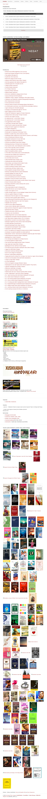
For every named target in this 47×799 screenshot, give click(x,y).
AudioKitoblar (19, 795)
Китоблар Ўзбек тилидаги (11, 795)
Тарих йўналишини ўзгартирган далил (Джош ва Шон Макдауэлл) (21, 199)
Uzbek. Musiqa (32, 795)
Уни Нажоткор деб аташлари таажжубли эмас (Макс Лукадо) (19, 247)
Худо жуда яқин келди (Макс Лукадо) (14, 244)
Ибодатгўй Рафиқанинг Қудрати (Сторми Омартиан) (17, 113)
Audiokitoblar (16, 1)
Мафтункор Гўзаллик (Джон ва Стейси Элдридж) (17, 195)
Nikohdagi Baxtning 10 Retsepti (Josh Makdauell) (16, 144)
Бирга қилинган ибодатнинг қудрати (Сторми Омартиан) (18, 207)
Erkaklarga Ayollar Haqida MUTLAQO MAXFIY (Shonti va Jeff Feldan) (21, 135)
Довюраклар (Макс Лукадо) (11, 209)
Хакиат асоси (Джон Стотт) (11, 190)
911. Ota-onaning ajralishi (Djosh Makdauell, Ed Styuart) (18, 278)
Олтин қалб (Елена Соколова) (12, 102)
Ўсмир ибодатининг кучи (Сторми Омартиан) (16, 214)
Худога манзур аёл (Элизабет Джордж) (14, 107)
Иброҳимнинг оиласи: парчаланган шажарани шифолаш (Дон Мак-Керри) (22, 233)
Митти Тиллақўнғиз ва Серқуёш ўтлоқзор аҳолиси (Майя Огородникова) (22, 230)
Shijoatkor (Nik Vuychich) (11, 202)
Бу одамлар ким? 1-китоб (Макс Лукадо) (14, 118)
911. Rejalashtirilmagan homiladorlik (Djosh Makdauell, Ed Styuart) (20, 283)
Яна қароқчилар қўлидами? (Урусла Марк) (15, 226)
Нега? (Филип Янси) (10, 185)
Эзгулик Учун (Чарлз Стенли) (12, 116)
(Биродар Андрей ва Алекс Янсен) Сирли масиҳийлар (18, 221)
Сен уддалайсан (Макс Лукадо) (12, 121)
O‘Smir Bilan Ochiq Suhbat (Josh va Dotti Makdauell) (17, 152)
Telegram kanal (6, 796)
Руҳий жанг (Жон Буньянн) (11, 76)
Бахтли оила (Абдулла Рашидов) (13, 252)
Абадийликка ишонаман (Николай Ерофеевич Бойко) (18, 216)
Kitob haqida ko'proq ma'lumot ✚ (23, 64)
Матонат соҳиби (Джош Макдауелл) (13, 254)
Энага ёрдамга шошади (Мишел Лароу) (14, 170)
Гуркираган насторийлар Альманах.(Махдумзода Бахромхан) (20, 99)
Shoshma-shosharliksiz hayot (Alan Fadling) (15, 142)
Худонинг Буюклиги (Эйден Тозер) (13, 270)
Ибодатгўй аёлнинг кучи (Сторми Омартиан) (15, 188)
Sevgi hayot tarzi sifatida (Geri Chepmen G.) (15, 154)
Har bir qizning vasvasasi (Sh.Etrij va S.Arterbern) (16, 288)
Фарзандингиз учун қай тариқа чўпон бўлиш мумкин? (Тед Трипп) (20, 264)
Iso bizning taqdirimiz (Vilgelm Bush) (13, 240)
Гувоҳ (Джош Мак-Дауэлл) (11, 75)
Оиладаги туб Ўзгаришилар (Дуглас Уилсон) (15, 109)
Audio (7, 4)
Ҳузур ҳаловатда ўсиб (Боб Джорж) (13, 95)
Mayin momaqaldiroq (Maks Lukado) (13, 151)
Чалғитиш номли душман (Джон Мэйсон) (15, 197)
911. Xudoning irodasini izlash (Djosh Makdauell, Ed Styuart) (19, 287)
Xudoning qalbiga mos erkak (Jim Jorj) (14, 173)
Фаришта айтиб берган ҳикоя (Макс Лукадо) (15, 80)
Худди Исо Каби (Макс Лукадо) (12, 249)
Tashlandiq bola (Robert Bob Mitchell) (13, 161)
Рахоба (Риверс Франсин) (11, 87)
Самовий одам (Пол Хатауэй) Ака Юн (14, 83)
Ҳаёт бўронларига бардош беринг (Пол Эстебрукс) (17, 218)
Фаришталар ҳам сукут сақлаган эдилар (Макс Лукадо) (18, 271)
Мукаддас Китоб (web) (10, 415)
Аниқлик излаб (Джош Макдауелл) (13, 130)
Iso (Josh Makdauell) (10, 261)
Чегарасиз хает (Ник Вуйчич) (12, 213)
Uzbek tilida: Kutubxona (10, 401)
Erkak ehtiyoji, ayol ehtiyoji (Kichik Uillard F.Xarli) (16, 163)
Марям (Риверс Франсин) (11, 92)
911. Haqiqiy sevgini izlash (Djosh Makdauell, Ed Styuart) (18, 285)
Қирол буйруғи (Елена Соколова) (13, 111)
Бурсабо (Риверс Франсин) (11, 90)
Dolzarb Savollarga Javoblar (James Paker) (15, 166)
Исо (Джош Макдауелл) (10, 128)
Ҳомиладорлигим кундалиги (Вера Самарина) (16, 235)
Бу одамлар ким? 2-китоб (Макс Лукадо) (14, 120)
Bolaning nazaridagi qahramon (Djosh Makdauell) (16, 171)
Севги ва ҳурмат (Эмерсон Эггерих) (13, 194)
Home (4, 4)
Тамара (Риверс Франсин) (11, 85)
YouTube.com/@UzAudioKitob (8, 312)
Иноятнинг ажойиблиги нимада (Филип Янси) (16, 94)
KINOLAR (38, 795)
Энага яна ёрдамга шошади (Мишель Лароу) (16, 263)
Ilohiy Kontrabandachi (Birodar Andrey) (14, 137)
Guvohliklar (36, 1)
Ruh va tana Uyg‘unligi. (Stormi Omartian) (14, 147)
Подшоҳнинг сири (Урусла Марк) (13, 228)
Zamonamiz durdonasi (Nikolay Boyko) (14, 251)
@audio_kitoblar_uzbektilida (8, 349)
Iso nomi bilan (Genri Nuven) (11, 157)
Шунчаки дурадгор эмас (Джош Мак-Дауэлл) (15, 82)
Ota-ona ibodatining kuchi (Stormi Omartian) (15, 176)
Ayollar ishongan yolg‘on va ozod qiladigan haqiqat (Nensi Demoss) (20, 192)
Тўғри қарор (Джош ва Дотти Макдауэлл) (15, 187)
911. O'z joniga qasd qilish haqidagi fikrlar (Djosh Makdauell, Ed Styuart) (21, 282)
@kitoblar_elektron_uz (9, 348)
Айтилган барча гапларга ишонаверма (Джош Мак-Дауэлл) (19, 104)
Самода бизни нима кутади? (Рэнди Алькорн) (16, 114)
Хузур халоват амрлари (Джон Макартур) (15, 206)
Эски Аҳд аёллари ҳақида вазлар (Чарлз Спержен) (17, 242)
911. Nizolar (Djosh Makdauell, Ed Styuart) (15, 276)
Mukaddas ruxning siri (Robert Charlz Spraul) (15, 178)
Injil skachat (8, 421)
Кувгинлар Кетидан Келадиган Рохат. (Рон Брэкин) (17, 73)
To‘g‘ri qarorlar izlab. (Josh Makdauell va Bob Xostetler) (17, 145)
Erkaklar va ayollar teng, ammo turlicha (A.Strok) (16, 133)
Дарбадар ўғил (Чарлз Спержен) (13, 237)
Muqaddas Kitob (23, 792)
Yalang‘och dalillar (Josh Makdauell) (13, 164)
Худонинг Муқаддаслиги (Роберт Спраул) (15, 266)
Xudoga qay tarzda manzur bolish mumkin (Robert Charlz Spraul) (20, 180)
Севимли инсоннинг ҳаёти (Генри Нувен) (15, 211)
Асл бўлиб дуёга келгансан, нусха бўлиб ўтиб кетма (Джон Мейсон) (21, 106)
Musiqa (22, 1)
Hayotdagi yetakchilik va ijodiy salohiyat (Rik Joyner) (17, 183)
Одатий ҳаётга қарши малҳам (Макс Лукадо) (15, 125)
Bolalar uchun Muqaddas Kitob (12, 418)
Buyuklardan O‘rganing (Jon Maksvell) (14, 140)
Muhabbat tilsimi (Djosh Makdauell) (13, 175)
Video (41, 1)
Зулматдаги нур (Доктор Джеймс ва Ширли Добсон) (17, 232)
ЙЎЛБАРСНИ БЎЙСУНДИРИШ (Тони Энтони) (16, 71)
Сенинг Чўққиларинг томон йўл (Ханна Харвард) (16, 273)
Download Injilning (9, 420)
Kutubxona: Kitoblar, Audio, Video (12, 416)
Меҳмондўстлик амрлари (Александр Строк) (15, 132)
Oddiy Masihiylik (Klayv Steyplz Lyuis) (13, 159)
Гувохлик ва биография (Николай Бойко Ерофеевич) (18, 257)
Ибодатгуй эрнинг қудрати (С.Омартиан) (15, 126)
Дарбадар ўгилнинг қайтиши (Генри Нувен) (15, 245)
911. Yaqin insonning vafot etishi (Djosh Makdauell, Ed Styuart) (19, 275)
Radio (31, 1)
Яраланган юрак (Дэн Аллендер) (13, 268)
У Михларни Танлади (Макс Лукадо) (13, 123)
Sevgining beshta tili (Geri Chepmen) (13, 156)
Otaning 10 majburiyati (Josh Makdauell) (14, 149)
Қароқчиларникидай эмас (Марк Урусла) (14, 225)
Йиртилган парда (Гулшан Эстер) (13, 78)
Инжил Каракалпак (31, 792)
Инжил (17, 792)
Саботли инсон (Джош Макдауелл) (13, 204)
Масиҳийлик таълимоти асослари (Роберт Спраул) (17, 220)
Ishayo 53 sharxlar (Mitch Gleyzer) (13, 182)
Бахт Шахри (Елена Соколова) (12, 101)
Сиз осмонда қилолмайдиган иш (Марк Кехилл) (16, 238)
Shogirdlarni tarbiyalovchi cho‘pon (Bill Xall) (15, 139)
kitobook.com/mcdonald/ (31, 391)
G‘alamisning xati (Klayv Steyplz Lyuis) (14, 168)
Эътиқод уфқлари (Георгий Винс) (13, 223)
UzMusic (26, 1)
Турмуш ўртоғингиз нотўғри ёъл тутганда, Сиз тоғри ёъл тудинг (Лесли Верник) (24, 256)
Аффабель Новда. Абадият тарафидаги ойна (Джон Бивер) (19, 97)
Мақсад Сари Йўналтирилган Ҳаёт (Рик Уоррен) (16, 201)
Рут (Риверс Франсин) (10, 88)
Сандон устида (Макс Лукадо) (12, 259)
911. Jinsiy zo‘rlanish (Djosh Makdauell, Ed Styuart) (17, 280)
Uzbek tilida (10, 1)
